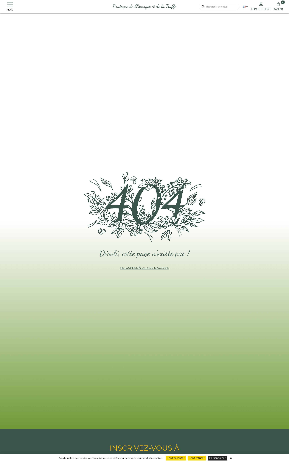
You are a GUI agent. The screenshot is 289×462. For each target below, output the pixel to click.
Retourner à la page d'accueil (144, 267)
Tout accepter (176, 458)
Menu (10, 10)
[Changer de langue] (245, 6)
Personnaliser (217, 458)
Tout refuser (197, 458)
